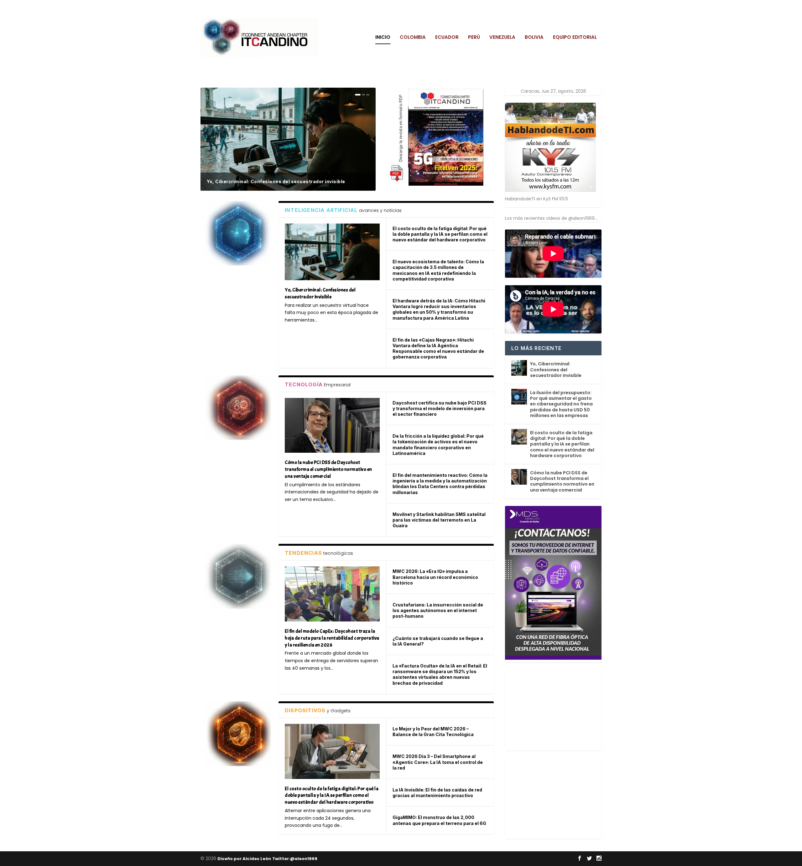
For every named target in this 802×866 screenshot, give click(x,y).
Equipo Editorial (575, 37)
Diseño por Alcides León (244, 859)
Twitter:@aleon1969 (294, 859)
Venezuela (502, 37)
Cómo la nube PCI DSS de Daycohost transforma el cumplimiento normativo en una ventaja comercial (562, 481)
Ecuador (447, 37)
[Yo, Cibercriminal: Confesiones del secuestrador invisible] (332, 252)
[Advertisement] (552, 709)
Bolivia (534, 37)
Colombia (413, 37)
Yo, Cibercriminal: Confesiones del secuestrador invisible (276, 181)
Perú (474, 37)
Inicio (382, 37)
